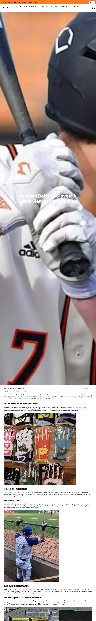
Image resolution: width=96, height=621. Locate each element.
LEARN (86, 6)
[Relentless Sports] (5, 8)
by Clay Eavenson (8, 391)
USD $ (90, 2)
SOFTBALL (32, 6)
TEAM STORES (77, 6)
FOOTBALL (41, 6)
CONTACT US (84, 10)
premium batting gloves (27, 603)
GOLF (55, 6)
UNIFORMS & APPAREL (65, 6)
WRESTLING (49, 6)
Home (5, 388)
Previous (85, 388)
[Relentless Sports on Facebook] (84, 2)
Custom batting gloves (78, 407)
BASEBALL (23, 6)
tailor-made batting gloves (71, 397)
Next (91, 388)
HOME (16, 6)
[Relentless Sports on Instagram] (86, 2)
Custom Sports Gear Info (17, 388)
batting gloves (32, 589)
